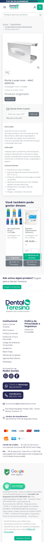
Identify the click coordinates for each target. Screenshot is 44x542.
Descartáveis (15, 24)
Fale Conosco (8, 330)
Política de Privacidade (29, 331)
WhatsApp (7, 362)
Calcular (34, 114)
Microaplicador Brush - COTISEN (13, 231)
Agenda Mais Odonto (11, 358)
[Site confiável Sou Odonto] (14, 486)
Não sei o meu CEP (14, 118)
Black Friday (8, 352)
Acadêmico (7, 348)
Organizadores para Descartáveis (18, 27)
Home (5, 24)
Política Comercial (10, 333)
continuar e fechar (23, 538)
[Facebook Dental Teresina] (17, 376)
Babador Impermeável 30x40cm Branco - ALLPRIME (30, 231)
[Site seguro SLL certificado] (14, 472)
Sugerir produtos (12, 287)
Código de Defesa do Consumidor (11, 344)
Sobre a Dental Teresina (9, 325)
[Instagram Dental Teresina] (11, 376)
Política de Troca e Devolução (10, 338)
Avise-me (10, 99)
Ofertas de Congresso (12, 355)
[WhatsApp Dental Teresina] (5, 376)
